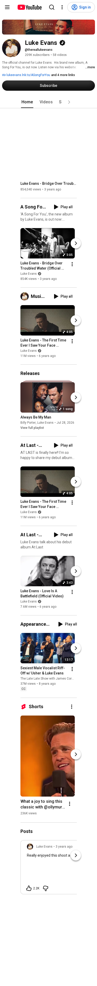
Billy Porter (28, 422)
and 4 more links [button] (63, 75)
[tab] (27, 102)
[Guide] (7, 7)
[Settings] (62, 7)
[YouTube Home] (29, 7)
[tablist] (48, 102)
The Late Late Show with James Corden (48, 679)
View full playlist (32, 428)
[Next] (76, 243)
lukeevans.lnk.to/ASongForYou (28, 75)
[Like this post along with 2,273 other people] (29, 888)
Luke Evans (28, 273)
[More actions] (72, 264)
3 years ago (64, 846)
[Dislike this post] (45, 888)
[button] (69, 102)
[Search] (52, 7)
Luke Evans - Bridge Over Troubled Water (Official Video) (48, 183)
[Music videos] (25, 296)
